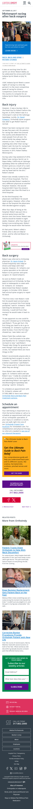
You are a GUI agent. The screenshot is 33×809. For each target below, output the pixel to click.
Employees (16, 744)
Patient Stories (9, 60)
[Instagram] (20, 768)
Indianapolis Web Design (14, 782)
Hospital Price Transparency (16, 753)
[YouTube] (16, 768)
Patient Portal (15, 707)
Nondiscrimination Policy (16, 758)
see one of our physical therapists (16, 432)
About (17, 739)
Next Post (25, 506)
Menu (24, 4)
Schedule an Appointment (16, 484)
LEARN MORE (10, 51)
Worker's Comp (16, 735)
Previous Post (9, 506)
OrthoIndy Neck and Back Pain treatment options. (14, 397)
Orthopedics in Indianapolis (16, 788)
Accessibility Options (17, 773)
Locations (16, 749)
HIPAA (16, 761)
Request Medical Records (19, 711)
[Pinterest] (25, 768)
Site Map (16, 764)
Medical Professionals (16, 730)
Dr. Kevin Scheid (17, 261)
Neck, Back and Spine (12, 57)
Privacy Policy (16, 756)
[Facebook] (7, 768)
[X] (11, 768)
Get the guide (16, 473)
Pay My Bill (13, 702)
